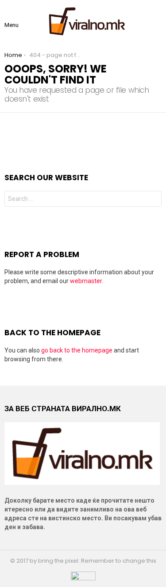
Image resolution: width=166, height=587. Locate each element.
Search (153, 200)
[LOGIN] (158, 21)
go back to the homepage (76, 350)
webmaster (86, 280)
